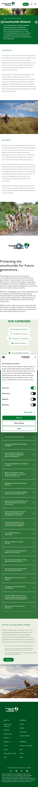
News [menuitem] (21, 749)
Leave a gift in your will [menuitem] (10, 753)
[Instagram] (11, 771)
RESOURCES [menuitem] (23, 741)
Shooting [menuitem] (22, 728)
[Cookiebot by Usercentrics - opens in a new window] (22, 357)
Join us (26, 4)
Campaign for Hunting (20, 334)
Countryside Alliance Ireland (19, 353)
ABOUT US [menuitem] (6, 720)
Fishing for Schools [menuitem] (25, 735)
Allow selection (19, 423)
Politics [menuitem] (21, 753)
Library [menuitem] (21, 757)
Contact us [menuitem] (6, 730)
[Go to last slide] (2, 22)
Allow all (19, 418)
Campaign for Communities (20, 338)
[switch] (33, 393)
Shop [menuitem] (5, 757)
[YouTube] (27, 771)
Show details (28, 412)
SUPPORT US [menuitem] (7, 741)
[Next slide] (36, 22)
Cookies (29, 767)
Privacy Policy (22, 767)
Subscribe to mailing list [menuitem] (26, 745)
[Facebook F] (21, 771)
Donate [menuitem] (5, 749)
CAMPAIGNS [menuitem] (23, 720)
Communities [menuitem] (23, 732)
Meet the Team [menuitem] (8, 734)
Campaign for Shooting (20, 329)
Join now (8, 660)
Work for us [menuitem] (7, 738)
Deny (19, 428)
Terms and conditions (12, 767)
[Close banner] (35, 357)
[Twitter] (16, 771)
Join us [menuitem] (5, 745)
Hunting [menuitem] (22, 724)
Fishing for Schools (20, 343)
